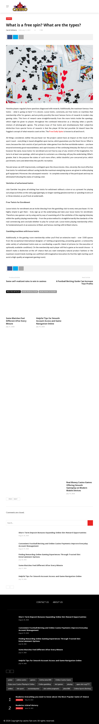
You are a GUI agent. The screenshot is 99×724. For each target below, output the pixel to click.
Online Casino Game (63, 680)
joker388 (66, 689)
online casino (21, 680)
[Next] (12, 587)
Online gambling (45, 684)
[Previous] (8, 587)
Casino (9, 18)
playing (69, 684)
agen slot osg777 (83, 684)
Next (16, 499)
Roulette (19, 700)
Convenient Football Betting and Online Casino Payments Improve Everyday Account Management (53, 544)
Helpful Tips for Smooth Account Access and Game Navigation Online (48, 321)
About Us (58, 602)
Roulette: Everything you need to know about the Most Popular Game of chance (52, 697)
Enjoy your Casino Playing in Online (21, 684)
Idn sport (20, 689)
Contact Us (42, 602)
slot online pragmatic (51, 689)
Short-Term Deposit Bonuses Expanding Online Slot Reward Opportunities (52, 532)
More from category (48, 292)
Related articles (13, 292)
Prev (10, 499)
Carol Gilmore (11, 30)
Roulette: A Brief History (27, 705)
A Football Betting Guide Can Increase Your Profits (74, 282)
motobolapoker (33, 689)
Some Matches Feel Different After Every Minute (16, 321)
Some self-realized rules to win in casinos (26, 281)
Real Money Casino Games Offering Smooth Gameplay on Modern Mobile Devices (79, 486)
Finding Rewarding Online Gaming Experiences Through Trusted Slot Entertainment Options (49, 555)
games (32, 680)
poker (10, 680)
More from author (29, 292)
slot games (59, 684)
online (10, 689)
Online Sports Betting (82, 689)
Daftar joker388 (45, 680)
